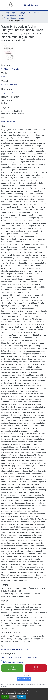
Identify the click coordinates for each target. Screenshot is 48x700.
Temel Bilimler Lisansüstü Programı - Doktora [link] (15, 18)
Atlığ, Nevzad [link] (7, 92)
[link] (24, 69)
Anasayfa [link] (5, 13)
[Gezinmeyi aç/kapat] (43, 5)
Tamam (5, 697)
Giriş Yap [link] (34, 5)
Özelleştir (22, 697)
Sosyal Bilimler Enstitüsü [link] (30, 13)
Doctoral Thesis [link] (8, 122)
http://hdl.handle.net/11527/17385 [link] (15, 649)
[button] (7, 5)
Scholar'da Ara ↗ (24, 679)
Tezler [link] (14, 13)
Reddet (13, 697)
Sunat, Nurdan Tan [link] (9, 85)
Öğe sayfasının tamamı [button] (14, 662)
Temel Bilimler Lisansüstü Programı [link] (15, 15)
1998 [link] (3, 77)
